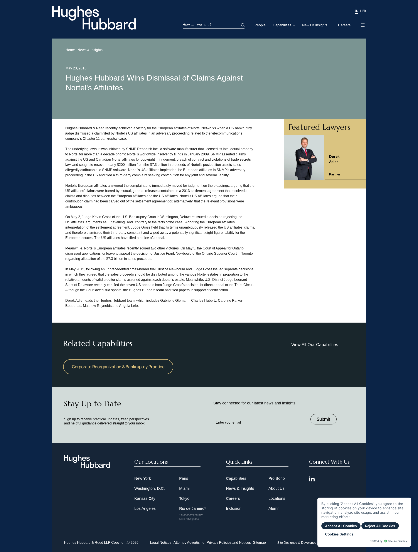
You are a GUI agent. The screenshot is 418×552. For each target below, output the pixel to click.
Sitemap (259, 542)
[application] (364, 522)
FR (364, 10)
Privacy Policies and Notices (229, 542)
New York (142, 478)
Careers (344, 25)
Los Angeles (145, 508)
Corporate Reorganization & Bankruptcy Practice (118, 366)
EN (356, 10)
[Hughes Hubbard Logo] (94, 18)
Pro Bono (276, 478)
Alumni (274, 508)
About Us (276, 488)
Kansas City (144, 498)
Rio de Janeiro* (192, 508)
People (260, 25)
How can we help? (197, 25)
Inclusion (233, 508)
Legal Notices (160, 542)
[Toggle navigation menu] (363, 23)
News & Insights (314, 25)
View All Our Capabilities (314, 344)
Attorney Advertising (189, 542)
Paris (183, 478)
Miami (184, 488)
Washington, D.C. (149, 488)
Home (70, 50)
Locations (276, 498)
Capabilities (282, 25)
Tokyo (184, 498)
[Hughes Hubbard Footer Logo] (87, 466)
